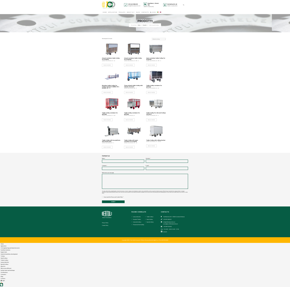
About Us (130, 12)
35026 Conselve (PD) (149, 6)
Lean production (137, 216)
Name (103, 158)
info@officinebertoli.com (134, 5)
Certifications (4, 272)
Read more (107, 65)
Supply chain (4, 252)
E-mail (147, 165)
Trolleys (121, 12)
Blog (138, 12)
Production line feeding (138, 224)
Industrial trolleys (137, 222)
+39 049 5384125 (133, 4)
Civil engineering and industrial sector (10, 248)
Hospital (144, 25)
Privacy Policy (181, 192)
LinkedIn (165, 231)
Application (112, 12)
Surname (148, 158)
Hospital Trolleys (137, 219)
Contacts (145, 12)
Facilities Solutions (5, 250)
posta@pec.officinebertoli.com (170, 223)
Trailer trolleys (150, 216)
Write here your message (108, 172)
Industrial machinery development (9, 254)
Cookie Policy (105, 225)
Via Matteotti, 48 (172, 4)
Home (105, 12)
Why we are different (6, 268)
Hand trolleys (150, 219)
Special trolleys (150, 222)
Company (104, 165)
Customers (3, 274)
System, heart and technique (8, 270)
